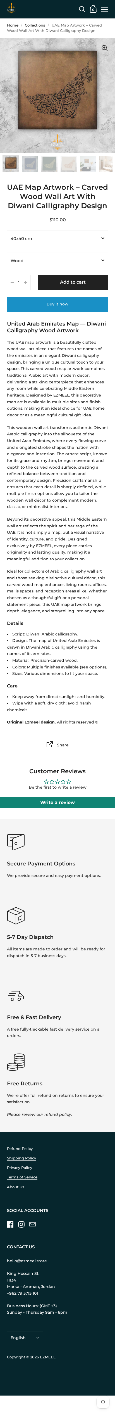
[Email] (32, 1224)
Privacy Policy (19, 1168)
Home (12, 25)
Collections (35, 25)
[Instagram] (21, 1224)
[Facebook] (10, 1224)
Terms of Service (22, 1177)
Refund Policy (20, 1149)
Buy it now (57, 304)
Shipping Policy (21, 1158)
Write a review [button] (57, 802)
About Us (15, 1187)
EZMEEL (48, 1357)
